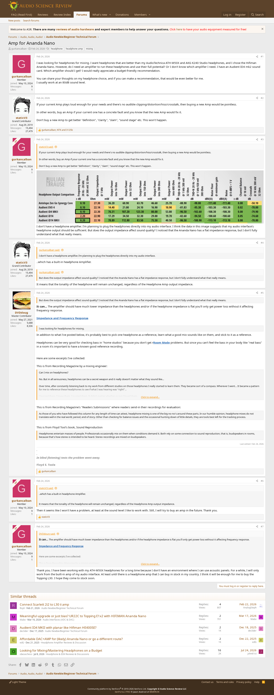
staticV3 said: (46, 146)
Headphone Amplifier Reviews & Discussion (63, 642)
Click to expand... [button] (150, 397)
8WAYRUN (154, 691)
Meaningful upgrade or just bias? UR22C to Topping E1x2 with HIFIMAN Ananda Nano (83, 616)
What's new (99, 14)
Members (140, 14)
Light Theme (19, 682)
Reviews (43, 14)
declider (24, 631)
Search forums (31, 20)
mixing (89, 48)
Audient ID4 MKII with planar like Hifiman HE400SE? (58, 627)
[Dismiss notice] (262, 29)
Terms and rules (225, 682)
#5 (262, 292)
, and (57, 129)
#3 (262, 139)
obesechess (26, 654)
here (179, 29)
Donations (122, 14)
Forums (81, 14)
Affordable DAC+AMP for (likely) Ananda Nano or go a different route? (71, 639)
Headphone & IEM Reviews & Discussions (67, 654)
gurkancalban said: (49, 250)
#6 (262, 481)
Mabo (23, 619)
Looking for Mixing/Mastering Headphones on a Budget (61, 650)
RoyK (22, 608)
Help (256, 682)
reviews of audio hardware (75, 29)
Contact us (207, 682)
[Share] (257, 57)
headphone (57, 48)
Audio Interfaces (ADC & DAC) (58, 619)
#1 (262, 56)
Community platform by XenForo (117, 688)
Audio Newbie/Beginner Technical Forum (62, 608)
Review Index (62, 14)
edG (22, 642)
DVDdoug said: (47, 533)
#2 (262, 98)
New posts (14, 20)
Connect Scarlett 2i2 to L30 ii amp (44, 604)
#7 (262, 526)
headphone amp (74, 48)
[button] (110, 15)
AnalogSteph (249, 607)
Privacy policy (243, 682)
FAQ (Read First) (21, 14)
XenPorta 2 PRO (122, 691)
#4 (262, 242)
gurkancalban (19, 48)
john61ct (252, 653)
